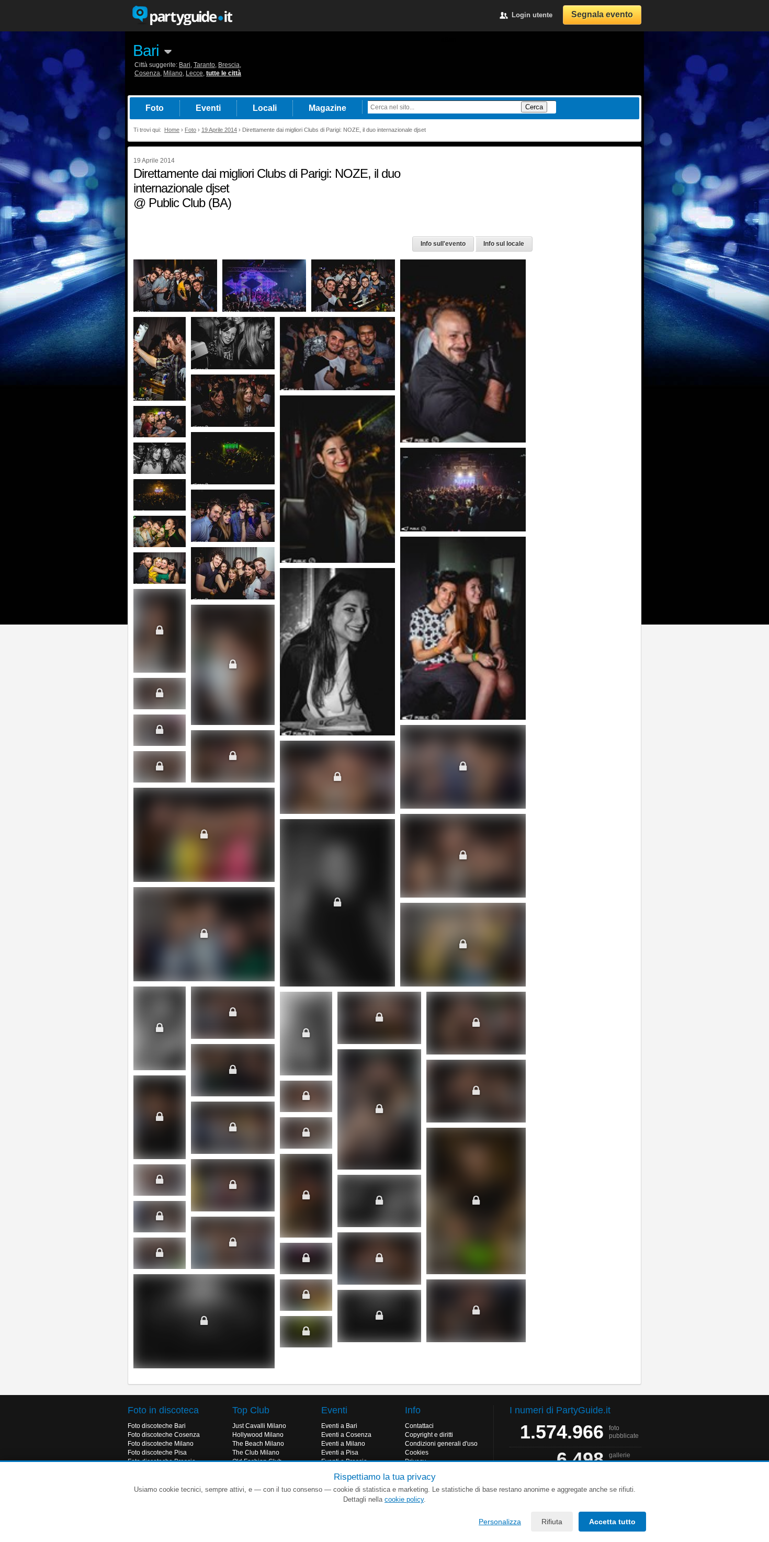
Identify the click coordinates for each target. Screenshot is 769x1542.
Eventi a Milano (343, 1443)
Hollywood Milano (258, 1434)
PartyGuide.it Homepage (182, 15)
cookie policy (404, 1499)
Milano (173, 73)
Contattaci (419, 1426)
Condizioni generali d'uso (441, 1443)
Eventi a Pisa (339, 1452)
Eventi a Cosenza (346, 1434)
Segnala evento (602, 14)
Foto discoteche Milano (161, 1443)
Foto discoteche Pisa (157, 1452)
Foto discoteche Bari (157, 1426)
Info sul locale (503, 243)
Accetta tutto (612, 1521)
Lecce (194, 73)
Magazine (327, 108)
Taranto (204, 65)
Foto (154, 108)
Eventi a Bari (339, 1426)
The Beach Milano (258, 1443)
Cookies (416, 1452)
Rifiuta (551, 1521)
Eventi (208, 108)
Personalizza (500, 1521)
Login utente (532, 15)
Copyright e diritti (429, 1434)
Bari (146, 50)
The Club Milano (255, 1452)
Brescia (229, 65)
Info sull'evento (443, 243)
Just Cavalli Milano (259, 1426)
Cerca (534, 107)
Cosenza (147, 73)
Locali (265, 108)
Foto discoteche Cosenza (164, 1434)
